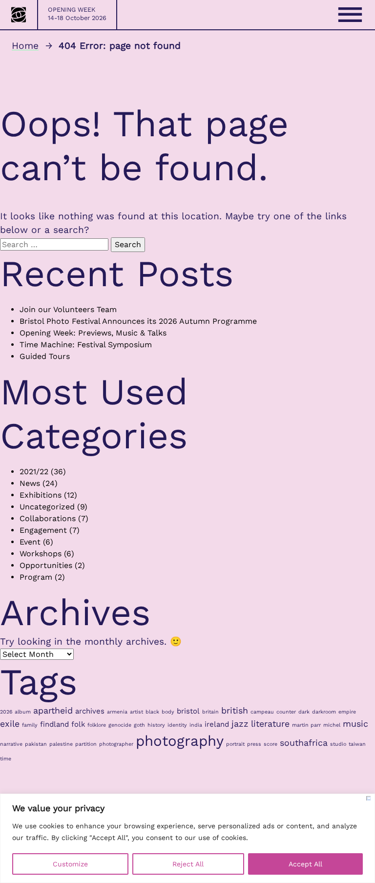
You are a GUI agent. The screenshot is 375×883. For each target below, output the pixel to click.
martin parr (306, 725)
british (234, 710)
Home (25, 45)
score (270, 744)
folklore (96, 725)
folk (78, 724)
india (195, 725)
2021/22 (34, 471)
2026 (6, 712)
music (355, 723)
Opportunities (46, 565)
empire (347, 712)
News (30, 483)
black (152, 712)
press (254, 744)
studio (338, 744)
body (168, 712)
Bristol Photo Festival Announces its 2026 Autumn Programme (138, 321)
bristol (188, 711)
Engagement (43, 530)
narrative (11, 744)
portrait (235, 744)
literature (270, 723)
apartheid (53, 710)
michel (331, 725)
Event (30, 542)
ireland (217, 724)
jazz (240, 723)
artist (136, 712)
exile (10, 723)
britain (210, 712)
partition (86, 744)
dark (304, 712)
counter (286, 712)
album (23, 712)
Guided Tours (45, 356)
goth (139, 725)
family (30, 725)
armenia (117, 712)
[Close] (368, 798)
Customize (70, 864)
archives (89, 711)
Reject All (188, 864)
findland (54, 724)
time (5, 759)
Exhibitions (41, 495)
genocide (119, 725)
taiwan (357, 744)
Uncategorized (47, 506)
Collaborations (48, 518)
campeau (262, 712)
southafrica (304, 742)
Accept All (305, 864)
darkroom (324, 712)
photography (180, 741)
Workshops (41, 553)
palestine (61, 744)
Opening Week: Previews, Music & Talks (93, 332)
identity (177, 725)
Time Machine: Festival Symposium (86, 344)
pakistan (36, 744)
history (156, 725)
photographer (116, 744)
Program (36, 577)
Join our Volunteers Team (68, 309)
